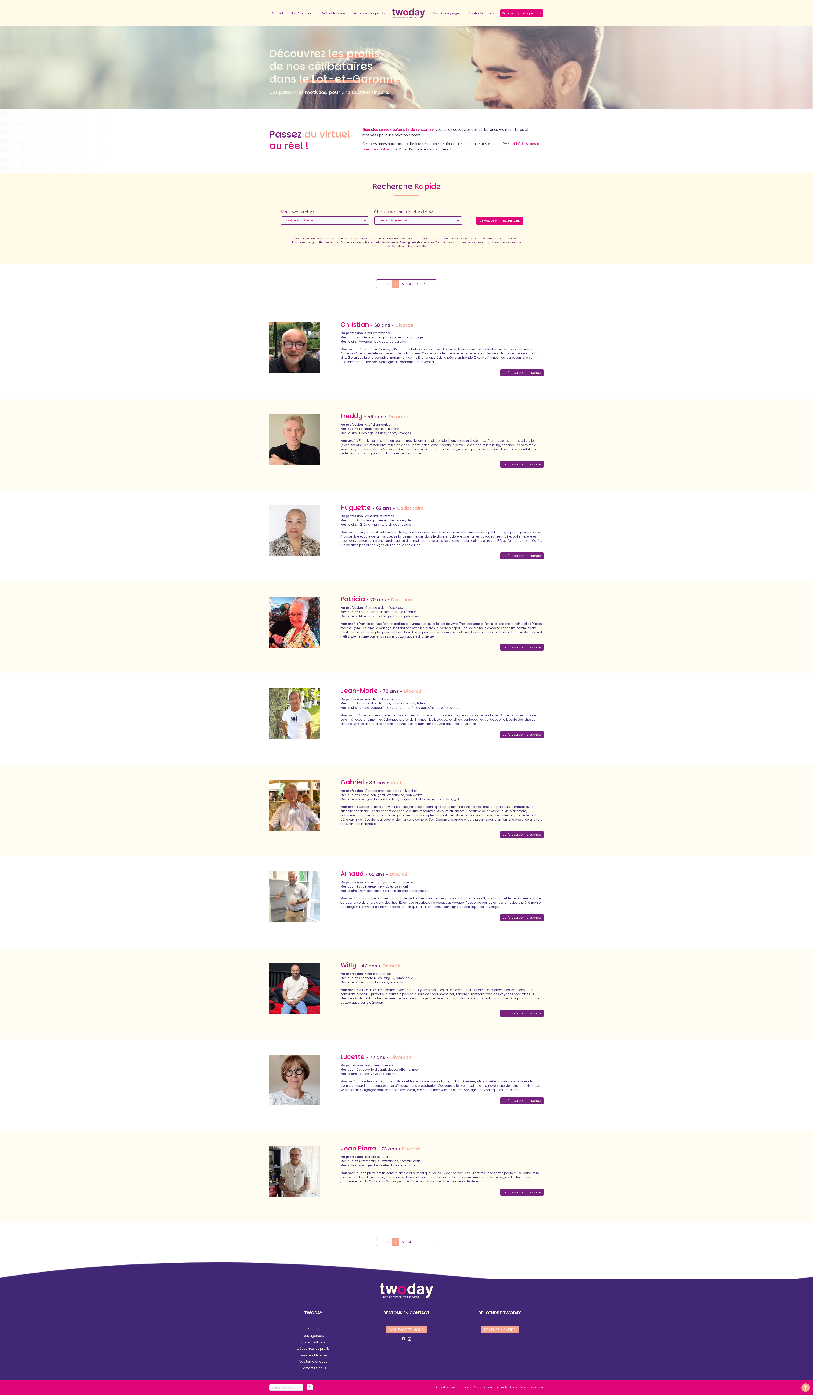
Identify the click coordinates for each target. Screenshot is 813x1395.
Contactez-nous (481, 13)
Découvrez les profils (369, 13)
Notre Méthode (333, 13)
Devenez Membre (313, 1355)
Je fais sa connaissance (522, 372)
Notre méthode (313, 1342)
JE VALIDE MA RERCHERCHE (500, 220)
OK (309, 1387)
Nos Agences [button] (301, 13)
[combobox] (325, 220)
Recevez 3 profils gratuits (521, 13)
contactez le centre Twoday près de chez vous (403, 242)
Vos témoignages (447, 13)
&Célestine (522, 1387)
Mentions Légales (471, 1387)
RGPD (491, 1387)
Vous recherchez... (299, 212)
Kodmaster (537, 1387)
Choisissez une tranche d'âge (403, 212)
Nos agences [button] (313, 1335)
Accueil (277, 13)
